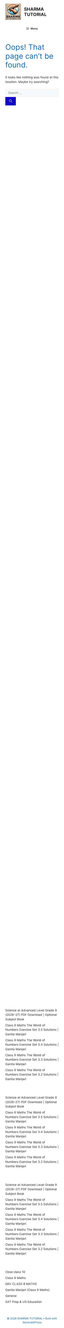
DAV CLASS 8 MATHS (21, 1284)
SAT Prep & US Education (23, 1302)
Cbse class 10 (15, 1272)
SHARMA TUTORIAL (35, 12)
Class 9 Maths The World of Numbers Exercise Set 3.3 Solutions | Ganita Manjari (32, 1059)
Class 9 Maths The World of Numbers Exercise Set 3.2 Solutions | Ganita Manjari (31, 1074)
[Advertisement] (32, 151)
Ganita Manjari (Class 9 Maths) (27, 1290)
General (11, 1296)
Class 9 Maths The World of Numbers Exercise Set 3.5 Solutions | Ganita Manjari (31, 1029)
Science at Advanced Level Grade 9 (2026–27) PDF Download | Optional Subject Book (31, 1015)
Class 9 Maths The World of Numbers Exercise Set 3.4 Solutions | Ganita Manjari (32, 1044)
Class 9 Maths (15, 1278)
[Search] (10, 101)
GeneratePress (32, 1322)
